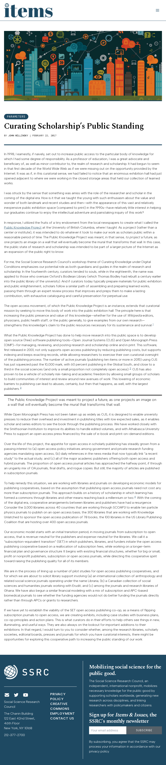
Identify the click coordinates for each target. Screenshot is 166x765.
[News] (7, 695)
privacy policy (99, 751)
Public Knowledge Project (23, 227)
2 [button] (130, 368)
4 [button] (135, 496)
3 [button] (20, 387)
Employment (62, 713)
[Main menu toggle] (157, 10)
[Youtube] (26, 695)
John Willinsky (18, 135)
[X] (16, 695)
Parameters (16, 116)
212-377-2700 (14, 735)
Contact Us (62, 718)
